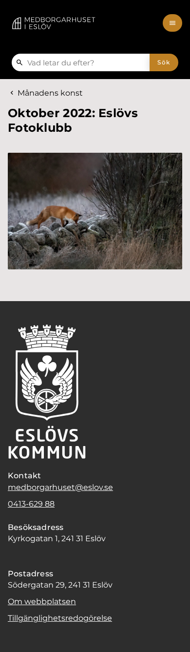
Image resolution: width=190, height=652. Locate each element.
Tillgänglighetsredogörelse (60, 618)
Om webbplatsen (42, 601)
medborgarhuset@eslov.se (60, 487)
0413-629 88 (31, 504)
